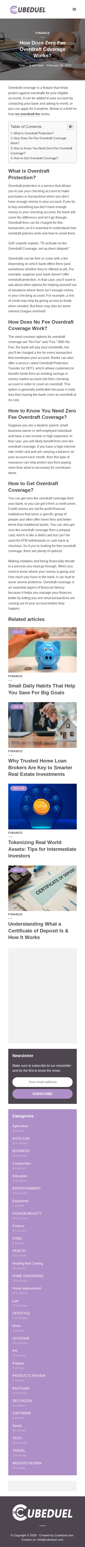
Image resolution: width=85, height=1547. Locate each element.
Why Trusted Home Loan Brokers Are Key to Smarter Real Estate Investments (40, 767)
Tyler (22, 65)
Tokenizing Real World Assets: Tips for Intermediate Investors (42, 849)
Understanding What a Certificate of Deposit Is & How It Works (38, 930)
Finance (42, 33)
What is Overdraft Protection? (33, 133)
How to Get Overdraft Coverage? (36, 158)
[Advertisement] (42, 995)
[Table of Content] (70, 126)
